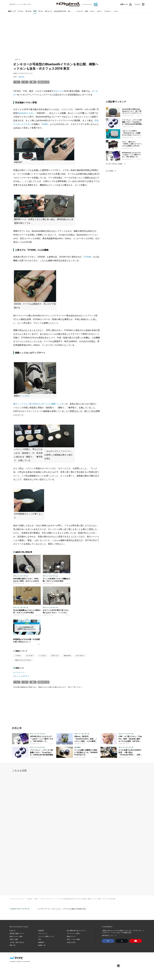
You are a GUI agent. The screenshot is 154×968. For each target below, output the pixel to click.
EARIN (45, 124)
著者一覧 (12, 945)
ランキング (80, 11)
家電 (34, 11)
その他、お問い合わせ (17, 942)
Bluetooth (22, 113)
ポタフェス (59, 91)
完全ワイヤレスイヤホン (23, 660)
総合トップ (12, 11)
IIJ (69, 11)
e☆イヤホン (80, 655)
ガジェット (48, 11)
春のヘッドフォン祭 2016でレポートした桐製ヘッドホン (39, 404)
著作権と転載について (17, 933)
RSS (39, 939)
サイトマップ (42, 933)
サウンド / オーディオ (47, 898)
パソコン (21, 11)
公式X (86, 11)
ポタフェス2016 (20, 676)
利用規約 (41, 930)
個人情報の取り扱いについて (76, 930)
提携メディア (71, 936)
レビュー (92, 11)
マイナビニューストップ (17, 898)
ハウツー (115, 11)
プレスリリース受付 (73, 933)
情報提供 (41, 942)
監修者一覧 (41, 945)
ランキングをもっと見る (114, 164)
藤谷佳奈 (21, 77)
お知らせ (12, 930)
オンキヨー (30, 655)
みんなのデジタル (60, 11)
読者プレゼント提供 (16, 936)
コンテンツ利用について (46, 936)
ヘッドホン (25, 396)
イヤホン (31, 113)
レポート (99, 11)
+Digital (29, 898)
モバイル (29, 11)
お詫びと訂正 (71, 942)
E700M (87, 257)
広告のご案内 (14, 939)
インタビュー (107, 11)
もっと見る (109, 171)
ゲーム (40, 11)
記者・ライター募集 (73, 939)
